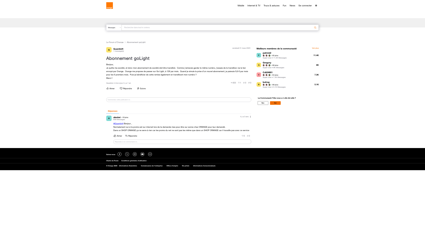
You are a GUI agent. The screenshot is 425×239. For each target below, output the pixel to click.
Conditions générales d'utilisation (134, 161)
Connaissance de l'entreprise (152, 166)
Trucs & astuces (271, 5)
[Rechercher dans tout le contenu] (315, 27)
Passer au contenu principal (11, 2)
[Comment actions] (250, 117)
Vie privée (185, 166)
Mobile (241, 5)
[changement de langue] (316, 5)
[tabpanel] (178, 130)
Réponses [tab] (112, 111)
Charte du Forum (112, 161)
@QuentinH (118, 123)
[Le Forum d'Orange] (109, 5)
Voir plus (315, 48)
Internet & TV (253, 5)
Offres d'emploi (172, 166)
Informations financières (128, 166)
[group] (233, 83)
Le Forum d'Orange (115, 42)
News (292, 5)
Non (263, 103)
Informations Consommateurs (204, 166)
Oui (275, 103)
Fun (284, 5)
